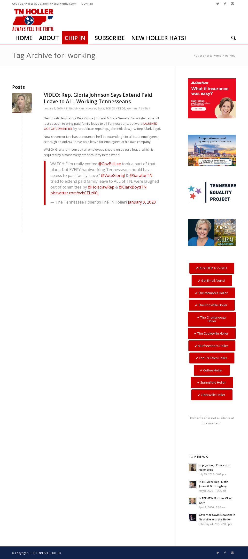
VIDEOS (120, 108)
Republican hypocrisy (82, 108)
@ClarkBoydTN (133, 187)
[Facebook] (224, 3)
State (101, 108)
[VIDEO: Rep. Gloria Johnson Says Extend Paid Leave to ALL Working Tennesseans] (22, 103)
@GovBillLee (109, 163)
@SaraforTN (141, 175)
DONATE (87, 3)
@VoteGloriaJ (113, 175)
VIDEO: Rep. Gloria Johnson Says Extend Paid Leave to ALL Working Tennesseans (98, 98)
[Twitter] (217, 3)
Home (217, 55)
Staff (147, 108)
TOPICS (110, 108)
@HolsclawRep (101, 187)
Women (132, 108)
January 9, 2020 (142, 202)
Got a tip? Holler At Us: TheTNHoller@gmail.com (44, 3)
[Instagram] (232, 3)
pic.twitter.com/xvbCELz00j (74, 193)
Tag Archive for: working (53, 55)
